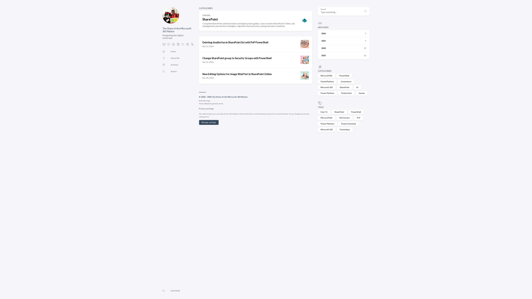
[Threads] (187, 45)
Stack (207, 104)
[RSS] (183, 45)
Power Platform (327, 93)
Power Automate (348, 124)
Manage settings (208, 122)
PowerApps (345, 129)
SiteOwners (344, 118)
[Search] (365, 11)
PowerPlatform (327, 81)
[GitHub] (168, 45)
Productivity (346, 93)
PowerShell (344, 75)
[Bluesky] (164, 45)
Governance (346, 81)
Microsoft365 (326, 75)
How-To (324, 112)
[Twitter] (192, 45)
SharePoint (344, 87)
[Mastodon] (178, 45)
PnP (358, 118)
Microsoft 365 (327, 87)
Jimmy (220, 104)
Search (323, 9)
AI (357, 87)
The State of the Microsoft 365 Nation (176, 30)
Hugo (208, 101)
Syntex (362, 93)
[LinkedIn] (173, 45)
